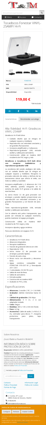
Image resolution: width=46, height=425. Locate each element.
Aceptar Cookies (27, 412)
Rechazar (16, 412)
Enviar (31, 376)
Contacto (38, 17)
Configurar (6, 412)
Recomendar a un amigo (29, 119)
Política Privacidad (10, 385)
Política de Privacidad (20, 365)
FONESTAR (27, 81)
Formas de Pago (10, 387)
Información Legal (31, 383)
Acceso (23, 17)
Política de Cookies (22, 422)
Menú (9, 17)
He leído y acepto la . (19, 370)
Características (11, 119)
